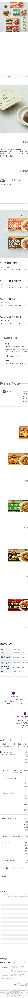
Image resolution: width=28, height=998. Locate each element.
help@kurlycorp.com (8, 978)
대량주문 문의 (5, 975)
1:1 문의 (5, 971)
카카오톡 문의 (5, 967)
